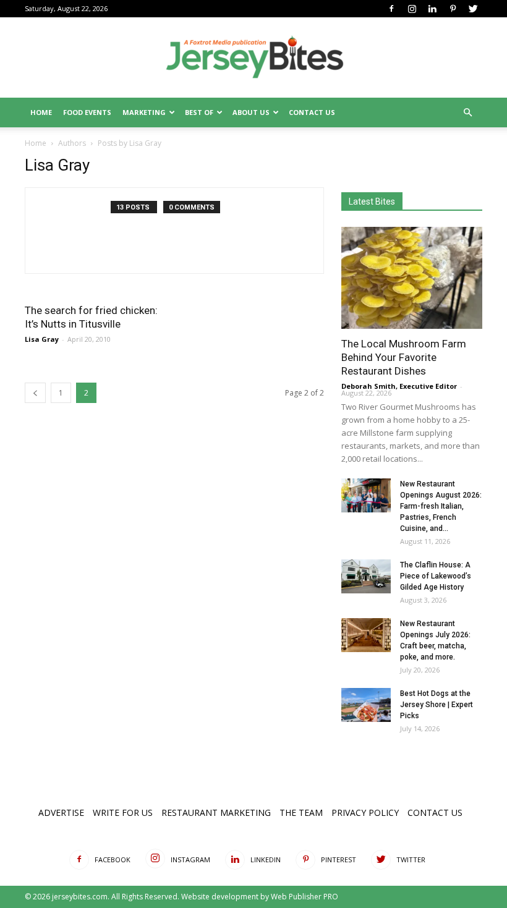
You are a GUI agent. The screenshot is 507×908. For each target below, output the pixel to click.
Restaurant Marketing (216, 812)
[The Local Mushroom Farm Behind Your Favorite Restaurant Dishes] (411, 278)
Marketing (144, 112)
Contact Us (312, 112)
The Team (301, 812)
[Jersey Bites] (253, 58)
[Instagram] (412, 8)
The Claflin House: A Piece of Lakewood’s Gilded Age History (435, 576)
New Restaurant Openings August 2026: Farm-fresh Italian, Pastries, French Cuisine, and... (441, 506)
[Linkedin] (432, 8)
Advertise (61, 812)
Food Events (87, 112)
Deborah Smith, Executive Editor (399, 386)
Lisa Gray (42, 339)
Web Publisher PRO (304, 896)
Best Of (199, 112)
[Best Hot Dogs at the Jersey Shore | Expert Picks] (366, 705)
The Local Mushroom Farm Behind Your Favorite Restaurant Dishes (403, 357)
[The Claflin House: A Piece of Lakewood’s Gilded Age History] (366, 576)
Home (41, 112)
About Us (251, 112)
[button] (467, 113)
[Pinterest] (452, 8)
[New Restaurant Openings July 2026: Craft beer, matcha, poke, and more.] (366, 635)
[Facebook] (391, 8)
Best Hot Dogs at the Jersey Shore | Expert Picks (436, 704)
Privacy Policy (365, 812)
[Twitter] (473, 8)
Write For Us (123, 812)
